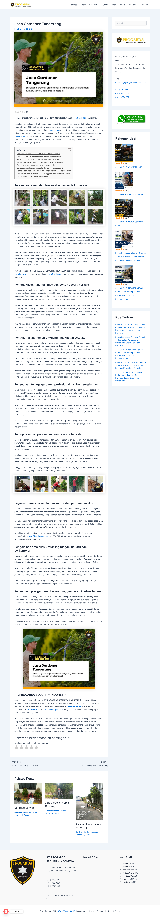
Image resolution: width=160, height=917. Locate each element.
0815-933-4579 (122, 93)
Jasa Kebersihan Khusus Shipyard (130, 194)
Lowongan (134, 5)
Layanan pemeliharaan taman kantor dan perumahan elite (40, 168)
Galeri (105, 5)
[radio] (16, 747)
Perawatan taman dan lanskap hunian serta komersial (38, 154)
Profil (83, 5)
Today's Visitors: (126, 867)
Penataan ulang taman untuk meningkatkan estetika (38, 159)
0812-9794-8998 (123, 97)
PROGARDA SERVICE (65, 911)
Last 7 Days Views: (127, 873)
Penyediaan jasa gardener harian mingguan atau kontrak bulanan (43, 174)
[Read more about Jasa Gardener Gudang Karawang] (89, 802)
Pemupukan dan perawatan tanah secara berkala (36, 165)
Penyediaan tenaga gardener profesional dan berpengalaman (42, 162)
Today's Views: (126, 864)
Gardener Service (24, 807)
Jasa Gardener (79, 118)
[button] (98, 4)
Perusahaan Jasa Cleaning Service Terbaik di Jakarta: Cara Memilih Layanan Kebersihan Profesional (130, 257)
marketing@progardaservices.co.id (130, 82)
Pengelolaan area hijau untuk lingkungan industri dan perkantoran (44, 171)
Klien (114, 5)
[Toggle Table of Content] (68, 150)
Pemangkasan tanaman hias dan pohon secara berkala (39, 157)
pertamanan (54, 130)
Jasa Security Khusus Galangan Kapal (129, 224)
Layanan (93, 5)
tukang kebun (20, 136)
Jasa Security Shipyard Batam (128, 167)
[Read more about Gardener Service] (28, 793)
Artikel (123, 5)
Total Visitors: (125, 882)
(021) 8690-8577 (122, 89)
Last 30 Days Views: (128, 876)
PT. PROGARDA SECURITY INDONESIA (32, 177)
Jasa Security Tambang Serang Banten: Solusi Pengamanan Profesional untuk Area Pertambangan (129, 293)
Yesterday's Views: (127, 870)
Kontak (145, 5)
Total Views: (125, 879)
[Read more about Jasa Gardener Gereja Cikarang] (59, 791)
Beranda (73, 5)
